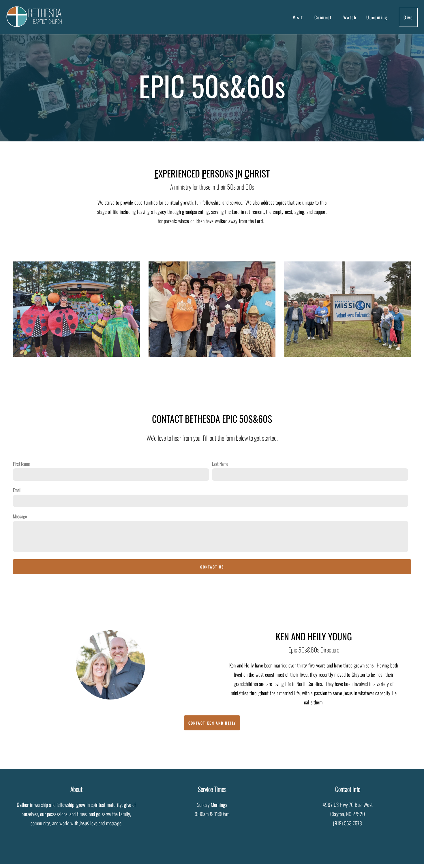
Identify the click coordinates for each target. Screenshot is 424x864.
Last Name (220, 463)
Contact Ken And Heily (212, 723)
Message (20, 516)
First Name (21, 463)
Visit (299, 17)
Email (17, 490)
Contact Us (212, 567)
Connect (323, 17)
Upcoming (377, 17)
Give (408, 17)
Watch (350, 17)
